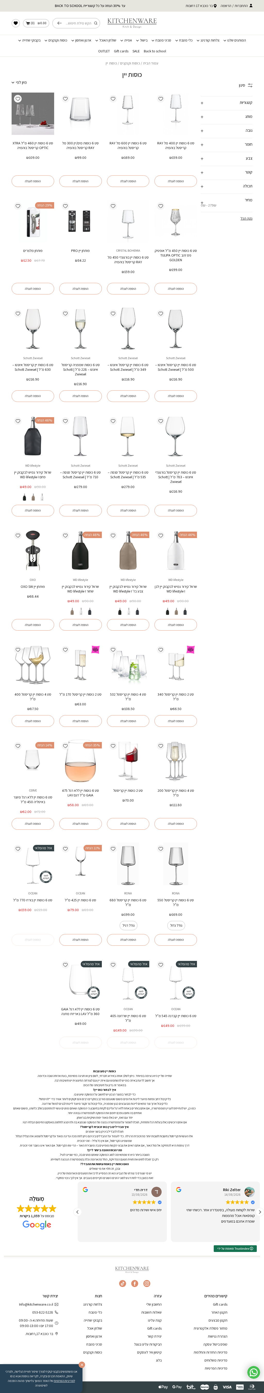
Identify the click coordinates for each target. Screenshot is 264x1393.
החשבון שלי (154, 1304)
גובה (249, 130)
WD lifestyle (32, 465)
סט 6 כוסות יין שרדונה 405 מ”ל (128, 1018)
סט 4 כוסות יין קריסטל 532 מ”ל (128, 696)
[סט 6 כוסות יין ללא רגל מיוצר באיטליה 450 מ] (33, 761)
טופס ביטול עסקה (215, 1344)
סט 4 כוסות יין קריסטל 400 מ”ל (32, 696)
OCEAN (80, 893)
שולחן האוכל (107, 40)
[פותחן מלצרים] (33, 221)
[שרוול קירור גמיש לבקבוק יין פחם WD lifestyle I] (33, 436)
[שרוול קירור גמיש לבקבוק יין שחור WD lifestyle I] (80, 550)
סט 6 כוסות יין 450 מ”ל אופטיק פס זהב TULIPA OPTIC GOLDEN (176, 255)
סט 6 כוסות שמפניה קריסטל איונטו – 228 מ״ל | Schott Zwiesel (80, 369)
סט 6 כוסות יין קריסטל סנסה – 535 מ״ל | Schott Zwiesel (128, 474)
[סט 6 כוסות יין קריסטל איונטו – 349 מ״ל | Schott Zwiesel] (128, 328)
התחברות (241, 5)
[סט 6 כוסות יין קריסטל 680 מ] (128, 864)
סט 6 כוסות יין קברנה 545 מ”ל (175, 1015)
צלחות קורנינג (210, 40)
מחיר (226, 202)
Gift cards (121, 51)
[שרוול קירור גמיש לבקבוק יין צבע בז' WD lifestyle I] (128, 550)
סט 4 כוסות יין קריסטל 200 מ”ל (176, 792)
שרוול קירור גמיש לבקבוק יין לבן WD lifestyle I (176, 589)
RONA (175, 893)
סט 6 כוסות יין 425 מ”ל (80, 900)
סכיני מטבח (163, 40)
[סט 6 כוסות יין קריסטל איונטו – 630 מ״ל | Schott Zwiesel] (33, 328)
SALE (136, 51)
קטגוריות (246, 102)
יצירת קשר (154, 1336)
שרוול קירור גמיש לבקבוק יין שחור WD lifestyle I (80, 589)
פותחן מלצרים (33, 250)
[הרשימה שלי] (16, 23)
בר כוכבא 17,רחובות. (39, 1333)
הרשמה (226, 5)
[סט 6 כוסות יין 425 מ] (80, 864)
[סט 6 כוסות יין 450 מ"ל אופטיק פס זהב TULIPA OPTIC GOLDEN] (175, 221)
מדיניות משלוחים (215, 1360)
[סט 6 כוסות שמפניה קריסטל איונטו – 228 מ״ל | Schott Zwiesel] (80, 328)
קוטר (248, 172)
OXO (33, 580)
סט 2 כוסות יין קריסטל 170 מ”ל (80, 694)
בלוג (159, 1360)
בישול (143, 40)
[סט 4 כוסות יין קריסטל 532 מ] (128, 665)
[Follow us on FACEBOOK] (134, 1283)
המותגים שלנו (236, 40)
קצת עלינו (155, 1320)
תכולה (247, 186)
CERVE (33, 790)
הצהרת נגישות (217, 1336)
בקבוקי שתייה (31, 40)
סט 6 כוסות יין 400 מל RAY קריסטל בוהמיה (175, 145)
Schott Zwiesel (175, 358)
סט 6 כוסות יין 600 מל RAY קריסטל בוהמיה (128, 145)
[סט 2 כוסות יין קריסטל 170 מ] (80, 665)
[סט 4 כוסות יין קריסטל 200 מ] (175, 761)
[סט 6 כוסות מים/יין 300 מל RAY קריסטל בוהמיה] (80, 114)
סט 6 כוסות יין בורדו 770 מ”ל (32, 900)
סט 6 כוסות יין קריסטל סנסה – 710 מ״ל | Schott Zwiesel (80, 474)
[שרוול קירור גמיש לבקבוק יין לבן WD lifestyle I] (175, 550)
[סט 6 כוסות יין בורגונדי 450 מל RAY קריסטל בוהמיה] (128, 221)
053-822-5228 (42, 1312)
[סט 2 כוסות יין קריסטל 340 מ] (175, 665)
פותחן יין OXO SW (33, 586)
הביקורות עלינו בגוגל (148, 1344)
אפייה (128, 40)
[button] (160, 99)
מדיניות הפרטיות (216, 1368)
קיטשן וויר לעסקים (149, 1352)
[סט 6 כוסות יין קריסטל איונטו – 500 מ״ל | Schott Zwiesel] (175, 328)
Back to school (155, 51)
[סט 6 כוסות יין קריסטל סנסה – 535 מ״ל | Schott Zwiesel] (128, 436)
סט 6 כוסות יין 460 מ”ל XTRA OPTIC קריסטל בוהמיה (33, 145)
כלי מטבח (186, 40)
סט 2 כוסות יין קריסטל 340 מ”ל (176, 696)
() (38, 23)
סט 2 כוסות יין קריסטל (128, 790)
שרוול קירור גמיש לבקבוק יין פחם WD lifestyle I (32, 474)
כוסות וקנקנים (57, 40)
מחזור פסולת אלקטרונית (210, 1328)
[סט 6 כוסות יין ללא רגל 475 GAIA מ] (80, 761)
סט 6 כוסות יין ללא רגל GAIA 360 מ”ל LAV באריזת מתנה (80, 1011)
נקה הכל (246, 218)
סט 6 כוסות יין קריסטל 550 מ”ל (176, 902)
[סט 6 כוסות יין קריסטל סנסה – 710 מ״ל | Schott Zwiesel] (80, 436)
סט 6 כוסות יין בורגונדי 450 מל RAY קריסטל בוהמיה (128, 259)
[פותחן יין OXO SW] (33, 550)
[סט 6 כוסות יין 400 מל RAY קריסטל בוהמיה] (175, 114)
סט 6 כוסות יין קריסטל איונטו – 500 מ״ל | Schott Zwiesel (175, 367)
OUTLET (104, 51)
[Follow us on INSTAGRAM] (146, 1283)
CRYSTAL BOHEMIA (128, 250)
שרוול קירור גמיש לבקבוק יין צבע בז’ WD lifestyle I (128, 589)
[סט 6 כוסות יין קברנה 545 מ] (175, 980)
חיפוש (60, 23)
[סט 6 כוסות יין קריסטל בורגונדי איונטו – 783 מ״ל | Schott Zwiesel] (175, 436)
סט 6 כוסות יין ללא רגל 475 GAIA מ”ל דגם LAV (80, 792)
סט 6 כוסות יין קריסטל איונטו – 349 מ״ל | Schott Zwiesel (128, 367)
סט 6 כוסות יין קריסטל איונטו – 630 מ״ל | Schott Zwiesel (32, 367)
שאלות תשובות (151, 1312)
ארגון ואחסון (83, 40)
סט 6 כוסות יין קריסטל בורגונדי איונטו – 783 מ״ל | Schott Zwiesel (175, 477)
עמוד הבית (151, 63)
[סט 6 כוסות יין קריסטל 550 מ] (175, 864)
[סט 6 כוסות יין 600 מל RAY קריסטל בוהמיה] (128, 114)
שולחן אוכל (94, 1328)
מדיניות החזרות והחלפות (210, 1352)
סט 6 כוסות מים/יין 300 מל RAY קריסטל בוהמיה (80, 145)
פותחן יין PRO (80, 250)
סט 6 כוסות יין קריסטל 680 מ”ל (128, 902)
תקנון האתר (219, 1312)
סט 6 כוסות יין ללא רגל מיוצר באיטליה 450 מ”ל (32, 799)
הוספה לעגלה (176, 181)
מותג (248, 116)
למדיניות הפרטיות (64, 1381)
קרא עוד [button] (156, 1234)
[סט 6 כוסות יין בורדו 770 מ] (33, 864)
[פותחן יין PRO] (80, 221)
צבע (249, 158)
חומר (248, 144)
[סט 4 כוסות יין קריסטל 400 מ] (33, 665)
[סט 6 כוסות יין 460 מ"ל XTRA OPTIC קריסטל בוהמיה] (33, 114)
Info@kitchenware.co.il (36, 1304)
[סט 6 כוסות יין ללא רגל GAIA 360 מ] (80, 980)
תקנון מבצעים (218, 1320)
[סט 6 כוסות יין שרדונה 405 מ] (128, 980)
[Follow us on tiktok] (122, 1283)
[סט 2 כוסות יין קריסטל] (128, 761)
